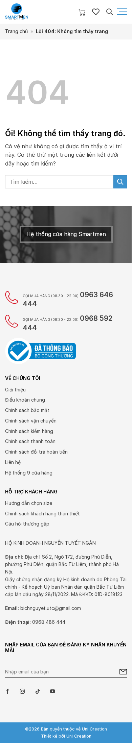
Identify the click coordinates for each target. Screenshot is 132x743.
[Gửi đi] (120, 181)
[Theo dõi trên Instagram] (22, 691)
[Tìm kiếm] (109, 11)
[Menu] (121, 12)
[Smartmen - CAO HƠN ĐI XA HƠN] (39, 12)
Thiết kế (49, 736)
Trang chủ (16, 31)
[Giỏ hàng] (82, 12)
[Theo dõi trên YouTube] (52, 691)
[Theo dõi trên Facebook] (7, 691)
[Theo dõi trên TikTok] (37, 691)
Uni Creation (78, 736)
